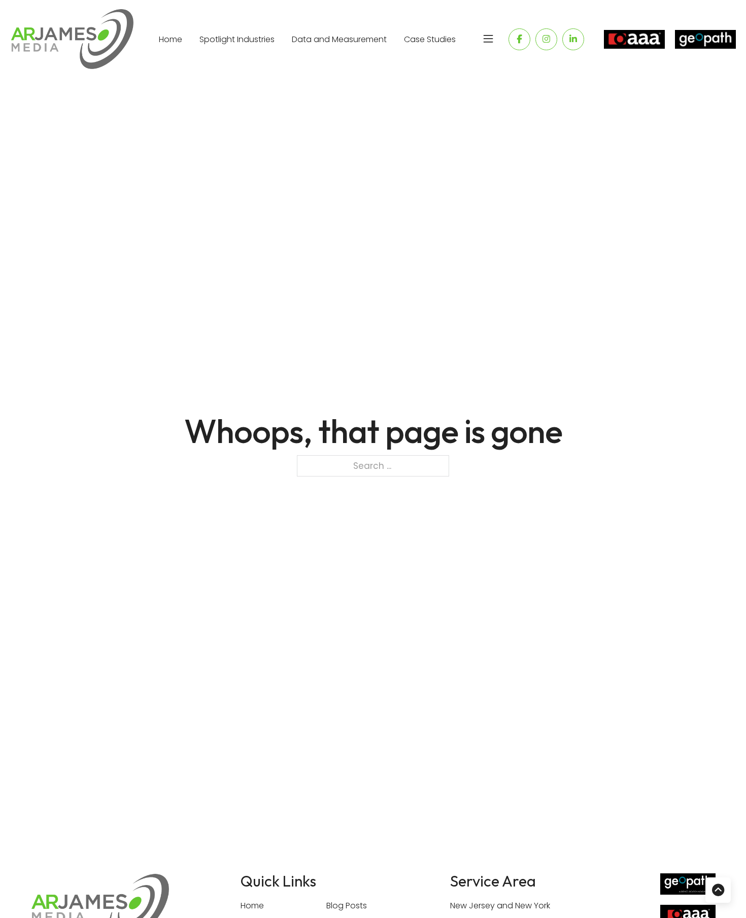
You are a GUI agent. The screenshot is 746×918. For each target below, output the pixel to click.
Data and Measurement (339, 39)
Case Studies (430, 39)
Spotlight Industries (237, 39)
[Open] (488, 39)
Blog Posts (346, 905)
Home (170, 39)
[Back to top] (718, 890)
